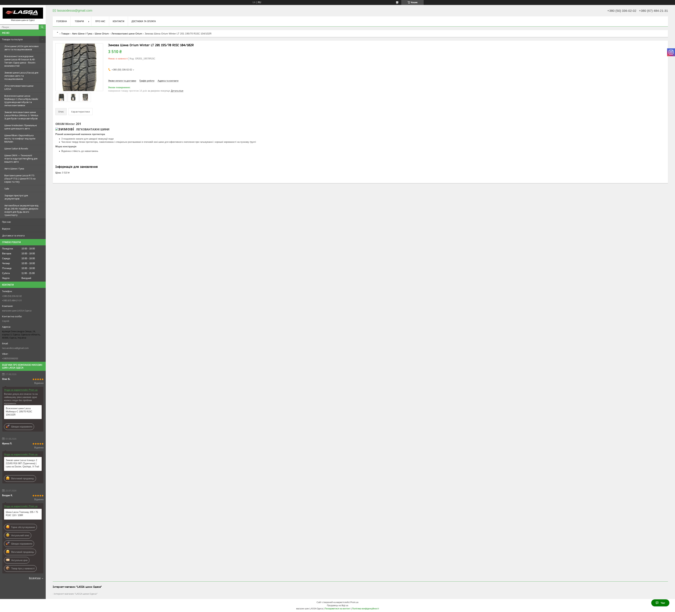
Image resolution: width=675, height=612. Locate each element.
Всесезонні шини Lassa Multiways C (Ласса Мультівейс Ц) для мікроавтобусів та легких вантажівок (21, 100)
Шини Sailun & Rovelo (16, 148)
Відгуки (6, 228)
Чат (663, 602)
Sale (6, 188)
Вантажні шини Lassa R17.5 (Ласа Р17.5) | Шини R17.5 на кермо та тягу (20, 178)
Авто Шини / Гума (14, 168)
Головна (61, 21)
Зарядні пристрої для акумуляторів (16, 197)
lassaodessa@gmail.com (15, 348)
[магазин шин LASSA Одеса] (23, 13)
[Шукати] (42, 27)
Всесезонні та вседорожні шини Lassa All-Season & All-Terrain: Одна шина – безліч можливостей (19, 61)
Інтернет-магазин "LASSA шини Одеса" (76, 593)
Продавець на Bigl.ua (337, 605)
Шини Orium (102, 33)
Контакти (118, 21)
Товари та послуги (12, 39)
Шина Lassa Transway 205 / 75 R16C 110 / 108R (22, 514)
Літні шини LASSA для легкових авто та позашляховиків (21, 48)
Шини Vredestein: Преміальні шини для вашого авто (20, 127)
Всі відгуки (35, 577)
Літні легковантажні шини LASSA (18, 87)
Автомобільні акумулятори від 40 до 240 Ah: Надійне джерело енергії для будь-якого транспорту (21, 210)
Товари (79, 21)
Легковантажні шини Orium (126, 33)
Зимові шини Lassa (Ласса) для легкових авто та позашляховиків (21, 75)
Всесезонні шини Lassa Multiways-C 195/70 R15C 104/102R (19, 411)
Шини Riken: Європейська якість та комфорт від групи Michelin (19, 138)
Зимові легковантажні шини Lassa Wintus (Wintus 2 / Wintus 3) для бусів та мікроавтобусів (21, 115)
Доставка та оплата (13, 235)
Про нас (6, 221)
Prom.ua (354, 602)
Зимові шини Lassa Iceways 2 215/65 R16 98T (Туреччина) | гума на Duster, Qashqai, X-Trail (22, 463)
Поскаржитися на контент (338, 608)
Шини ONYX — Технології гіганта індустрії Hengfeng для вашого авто (20, 158)
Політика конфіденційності (365, 608)
